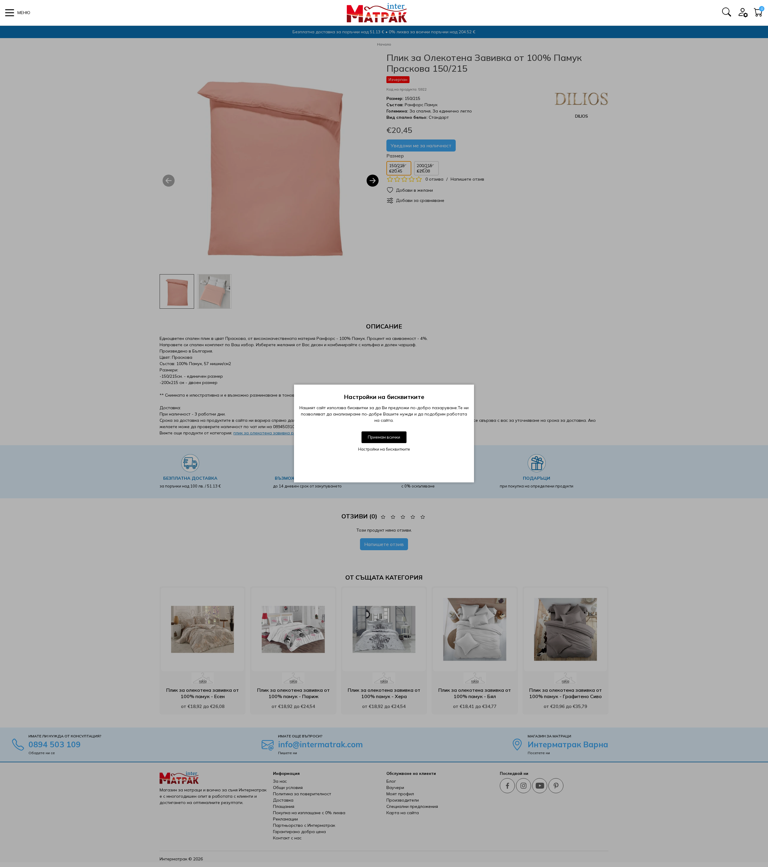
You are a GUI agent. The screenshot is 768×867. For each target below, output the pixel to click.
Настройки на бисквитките (384, 449)
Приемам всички (384, 437)
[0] (758, 14)
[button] (18, 13)
